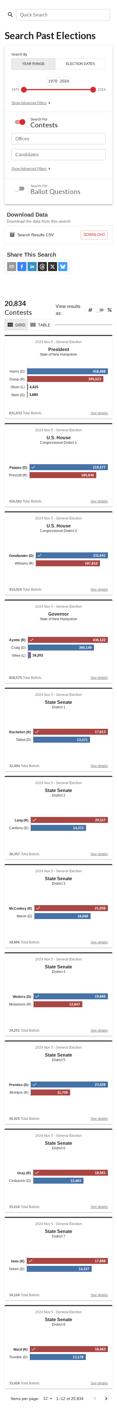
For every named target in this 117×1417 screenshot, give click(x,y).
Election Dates (80, 64)
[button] (21, 266)
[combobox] (62, 15)
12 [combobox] (45, 1398)
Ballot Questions (55, 191)
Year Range (33, 64)
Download (94, 235)
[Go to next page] (106, 1398)
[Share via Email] (11, 266)
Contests (44, 124)
